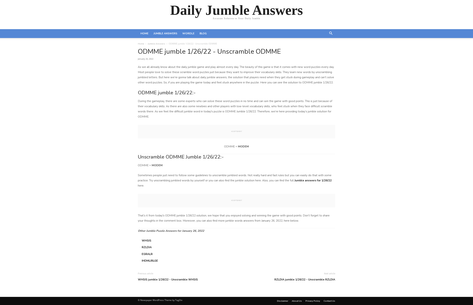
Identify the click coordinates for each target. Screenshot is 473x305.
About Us (297, 300)
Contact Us (329, 300)
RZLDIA (147, 247)
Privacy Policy (312, 300)
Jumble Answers (165, 33)
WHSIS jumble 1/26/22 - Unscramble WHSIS (168, 279)
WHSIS (146, 240)
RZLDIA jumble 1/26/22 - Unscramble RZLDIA (304, 279)
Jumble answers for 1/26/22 (313, 180)
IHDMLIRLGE (150, 261)
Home (144, 33)
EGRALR (147, 254)
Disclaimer (282, 300)
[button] (330, 34)
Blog (203, 33)
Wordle (188, 33)
